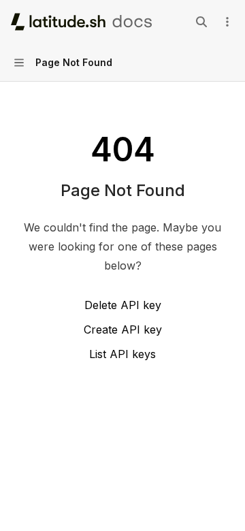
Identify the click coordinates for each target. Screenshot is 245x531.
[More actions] (227, 21)
